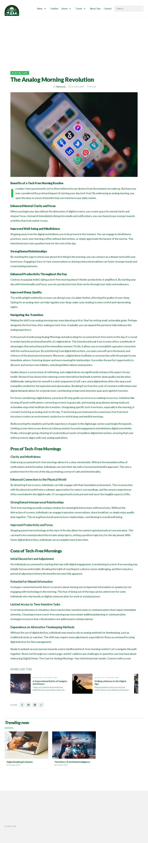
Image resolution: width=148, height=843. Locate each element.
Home (64, 8)
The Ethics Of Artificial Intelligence (72, 761)
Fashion (54, 8)
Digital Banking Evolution (20, 761)
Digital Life (20, 73)
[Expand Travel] (84, 8)
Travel (78, 8)
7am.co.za (60, 86)
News (39, 8)
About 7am (95, 8)
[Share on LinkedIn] (34, 704)
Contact (108, 8)
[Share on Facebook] (28, 704)
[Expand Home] (70, 8)
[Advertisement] (74, 39)
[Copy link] (41, 704)
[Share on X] (22, 704)
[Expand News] (45, 8)
